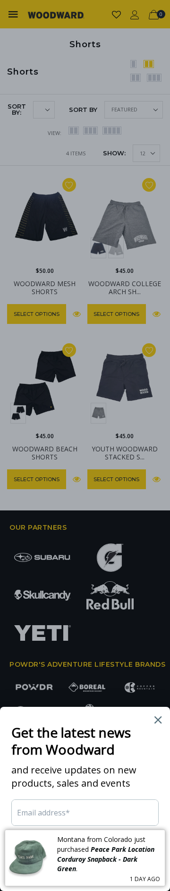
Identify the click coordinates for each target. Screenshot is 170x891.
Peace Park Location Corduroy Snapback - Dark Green (105, 859)
